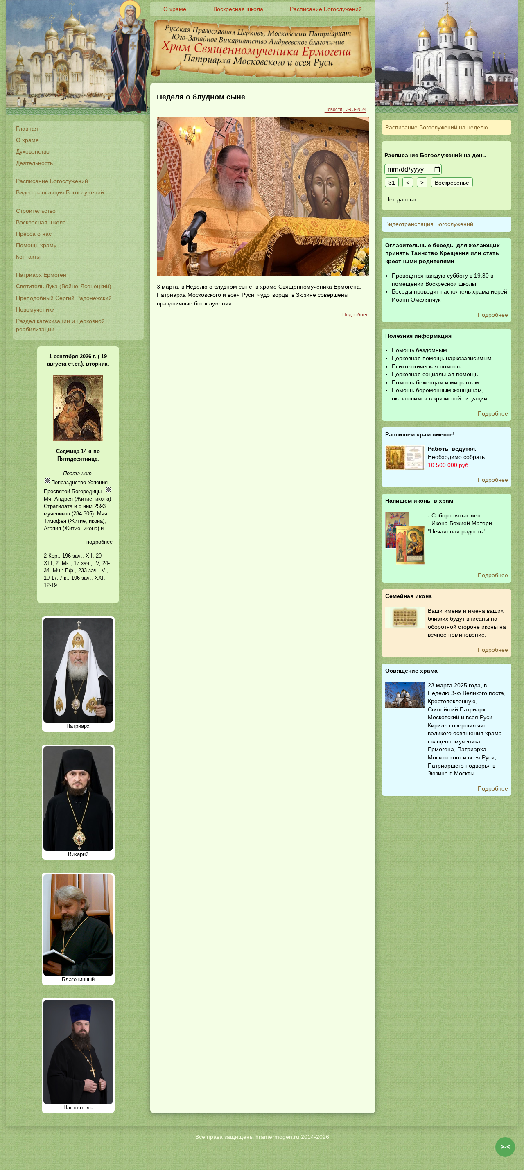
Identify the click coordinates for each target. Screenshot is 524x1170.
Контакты (28, 256)
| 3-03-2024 (354, 109)
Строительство (36, 211)
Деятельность (34, 163)
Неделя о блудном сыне (201, 97)
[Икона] (78, 439)
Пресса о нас (34, 233)
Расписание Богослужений (52, 181)
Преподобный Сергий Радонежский (64, 298)
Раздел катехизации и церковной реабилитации (60, 325)
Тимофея (55, 521)
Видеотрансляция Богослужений (60, 192)
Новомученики (35, 309)
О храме (27, 140)
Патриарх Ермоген (41, 274)
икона (102, 499)
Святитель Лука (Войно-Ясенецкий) (63, 286)
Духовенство (33, 151)
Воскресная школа (41, 222)
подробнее (99, 542)
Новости (333, 109)
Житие (84, 499)
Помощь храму (36, 245)
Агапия (52, 528)
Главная (27, 128)
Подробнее (355, 315)
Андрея (63, 499)
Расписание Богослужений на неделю (436, 127)
